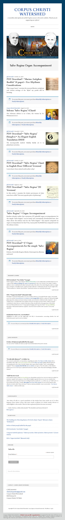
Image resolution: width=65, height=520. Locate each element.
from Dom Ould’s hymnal (32, 382)
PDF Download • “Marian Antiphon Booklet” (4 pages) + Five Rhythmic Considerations (24, 82)
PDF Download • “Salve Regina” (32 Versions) (24, 188)
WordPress (47, 508)
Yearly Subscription (18, 101)
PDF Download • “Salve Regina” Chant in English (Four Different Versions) (25, 164)
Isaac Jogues (31, 508)
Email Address (12, 454)
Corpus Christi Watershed (32, 12)
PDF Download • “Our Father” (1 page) (17, 429)
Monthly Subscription (43, 99)
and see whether (25, 365)
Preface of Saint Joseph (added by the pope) (19, 425)
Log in (51, 508)
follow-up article (38, 362)
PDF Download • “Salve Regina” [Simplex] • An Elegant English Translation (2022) (22, 137)
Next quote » (10, 409)
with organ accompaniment (24, 283)
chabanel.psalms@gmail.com (16, 492)
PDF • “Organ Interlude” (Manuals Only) (18, 438)
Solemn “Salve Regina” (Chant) (21, 110)
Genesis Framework (40, 508)
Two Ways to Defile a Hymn (44, 361)
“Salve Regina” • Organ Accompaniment (26, 213)
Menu (32, 26)
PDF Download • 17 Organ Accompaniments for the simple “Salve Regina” (25, 246)
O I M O (27, 298)
